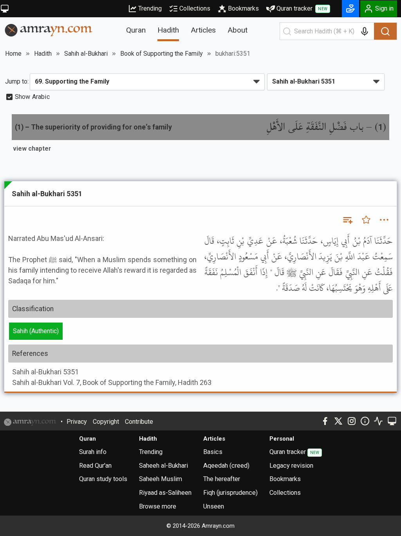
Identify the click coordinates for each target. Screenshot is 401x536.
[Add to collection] (347, 219)
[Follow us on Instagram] (351, 421)
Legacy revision (291, 465)
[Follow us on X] (338, 421)
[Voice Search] (364, 31)
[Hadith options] (384, 219)
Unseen (213, 506)
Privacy (77, 421)
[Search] (385, 31)
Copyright (106, 421)
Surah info (93, 452)
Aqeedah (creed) (226, 465)
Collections (194, 8)
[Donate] (350, 8)
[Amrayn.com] (49, 29)
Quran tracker (301, 8)
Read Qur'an (95, 465)
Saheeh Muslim (160, 479)
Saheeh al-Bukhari (163, 465)
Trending (150, 8)
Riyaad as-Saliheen (165, 492)
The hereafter (221, 479)
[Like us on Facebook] (325, 421)
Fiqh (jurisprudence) (230, 492)
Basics (212, 452)
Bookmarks (243, 8)
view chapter (32, 148)
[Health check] (378, 421)
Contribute (139, 421)
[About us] (365, 421)
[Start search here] (287, 31)
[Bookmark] (366, 219)
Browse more (157, 506)
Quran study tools (103, 479)
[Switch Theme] (4, 8)
